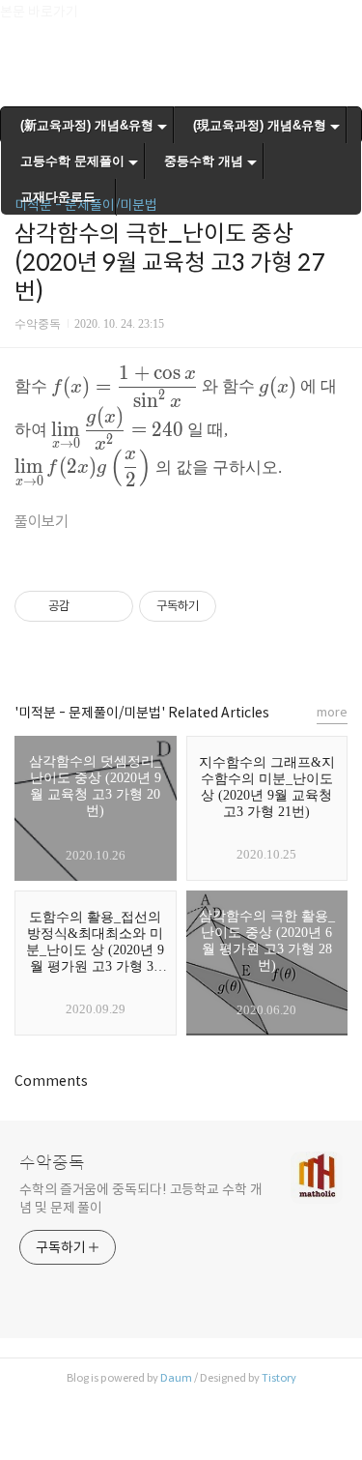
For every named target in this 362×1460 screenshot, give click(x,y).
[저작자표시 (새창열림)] (225, 606)
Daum (176, 1378)
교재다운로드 (58, 197)
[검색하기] (338, 22)
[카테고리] (23, 22)
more (332, 712)
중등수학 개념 (203, 161)
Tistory (279, 1378)
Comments (51, 1081)
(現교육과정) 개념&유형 (259, 125)
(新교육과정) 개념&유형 (86, 125)
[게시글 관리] (111, 606)
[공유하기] (87, 606)
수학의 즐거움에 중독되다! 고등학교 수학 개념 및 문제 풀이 (141, 1198)
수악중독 (52, 1163)
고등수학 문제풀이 (72, 161)
